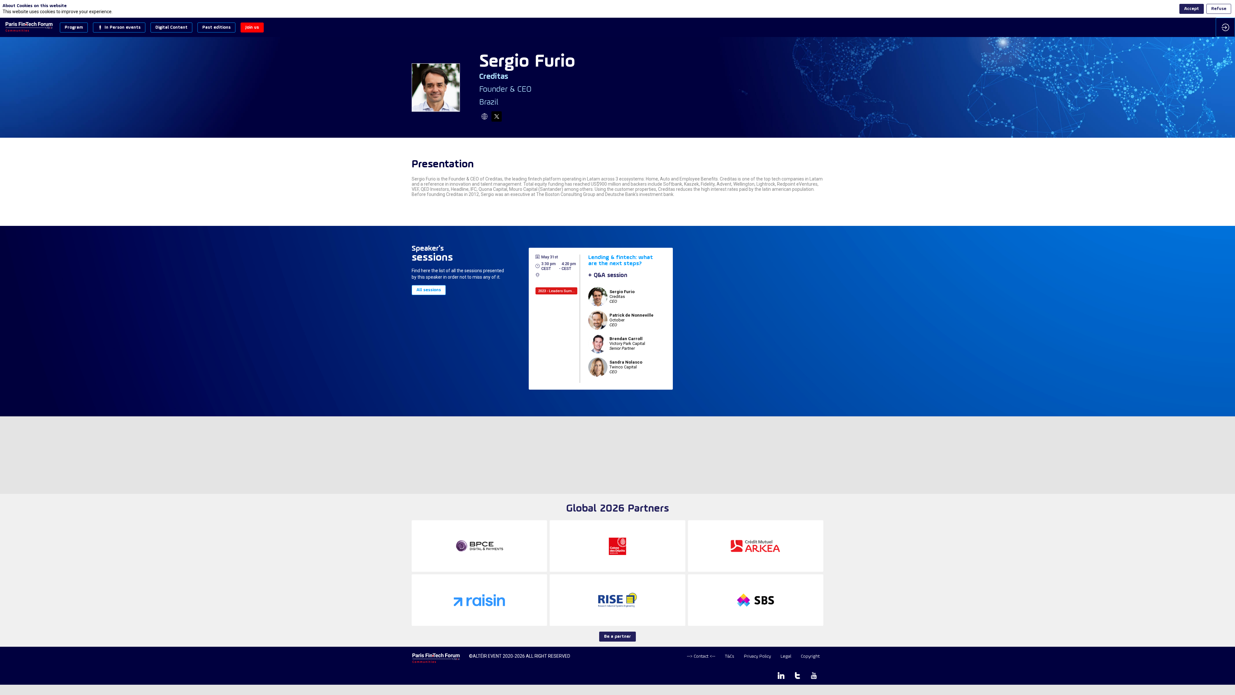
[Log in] (1225, 27)
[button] (74, 27)
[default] (701, 656)
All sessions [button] (428, 290)
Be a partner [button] (617, 636)
